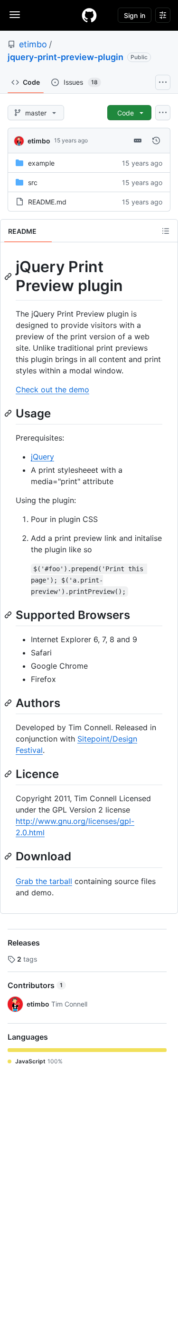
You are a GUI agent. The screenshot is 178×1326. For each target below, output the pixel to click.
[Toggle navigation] (15, 15)
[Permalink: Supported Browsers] (9, 614)
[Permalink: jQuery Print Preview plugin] (9, 276)
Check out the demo (52, 389)
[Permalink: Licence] (9, 773)
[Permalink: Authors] (9, 702)
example (41, 163)
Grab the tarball (44, 881)
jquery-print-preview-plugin (65, 57)
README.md (47, 202)
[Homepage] (89, 15)
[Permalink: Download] (9, 856)
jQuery (42, 456)
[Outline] (166, 231)
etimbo (33, 44)
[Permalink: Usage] (9, 413)
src (32, 182)
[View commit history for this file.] (156, 140)
